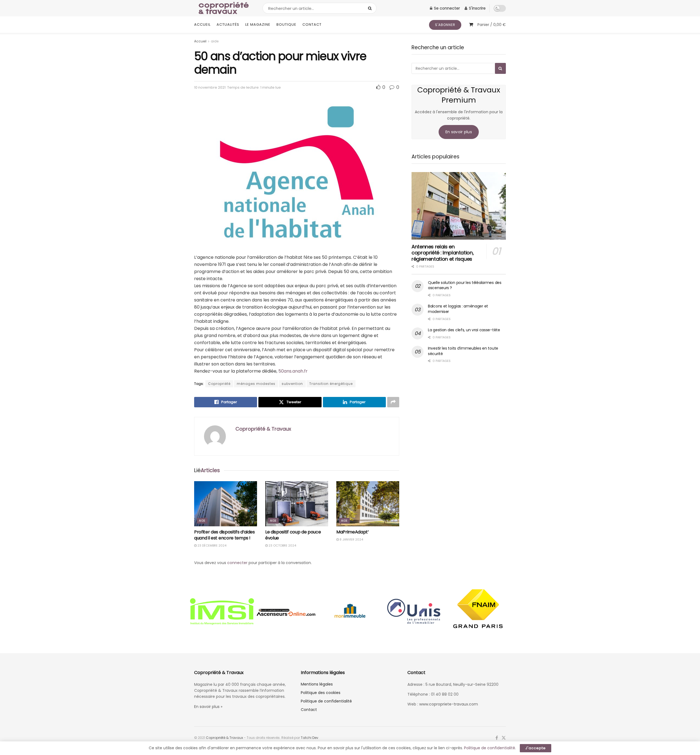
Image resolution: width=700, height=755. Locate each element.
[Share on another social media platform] (393, 402)
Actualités (228, 24)
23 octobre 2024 (282, 545)
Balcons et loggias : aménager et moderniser (458, 308)
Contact (312, 24)
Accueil (202, 24)
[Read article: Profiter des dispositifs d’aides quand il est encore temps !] (225, 503)
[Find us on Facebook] (496, 738)
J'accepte (535, 748)
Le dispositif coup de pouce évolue (293, 535)
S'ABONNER (445, 24)
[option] (222, 612)
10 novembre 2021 (210, 87)
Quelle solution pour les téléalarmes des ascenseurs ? (464, 285)
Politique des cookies (320, 692)
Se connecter (446, 8)
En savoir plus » (208, 706)
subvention (292, 383)
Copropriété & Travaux (263, 428)
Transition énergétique (331, 383)
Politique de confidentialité (326, 701)
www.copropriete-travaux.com (448, 704)
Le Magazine (257, 24)
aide (214, 41)
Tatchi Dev (309, 737)
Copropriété (219, 383)
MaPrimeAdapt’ (352, 532)
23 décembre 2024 (211, 545)
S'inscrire (477, 8)
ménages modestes (256, 383)
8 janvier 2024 (351, 539)
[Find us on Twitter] (503, 738)
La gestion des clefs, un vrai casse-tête (464, 330)
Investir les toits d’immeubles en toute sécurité (463, 350)
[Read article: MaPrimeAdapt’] (367, 503)
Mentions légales (317, 684)
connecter (237, 562)
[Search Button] (371, 8)
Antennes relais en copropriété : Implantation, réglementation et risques (443, 252)
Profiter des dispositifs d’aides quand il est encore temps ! (224, 535)
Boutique (286, 24)
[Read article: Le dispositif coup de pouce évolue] (296, 503)
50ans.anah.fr (293, 371)
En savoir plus (458, 132)
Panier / (491, 24)
